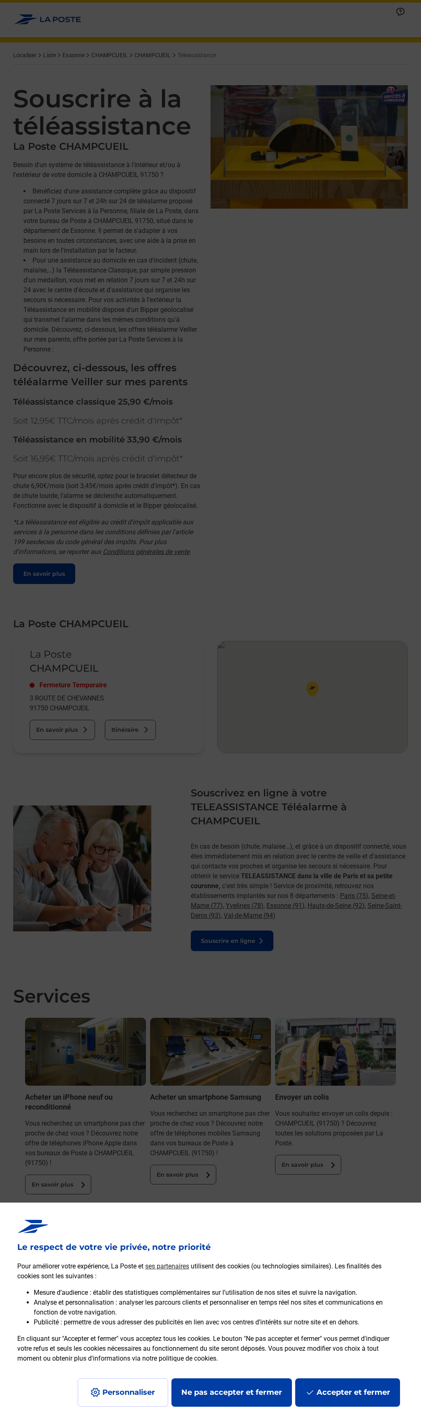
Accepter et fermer (353, 1392)
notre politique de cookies (179, 1358)
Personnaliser (128, 1392)
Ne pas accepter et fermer (231, 1392)
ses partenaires (167, 1266)
